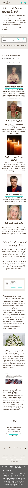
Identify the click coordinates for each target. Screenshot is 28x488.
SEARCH (4, 36)
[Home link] (5, 2)
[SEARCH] (24, 39)
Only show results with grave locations (15, 45)
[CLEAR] (18, 39)
